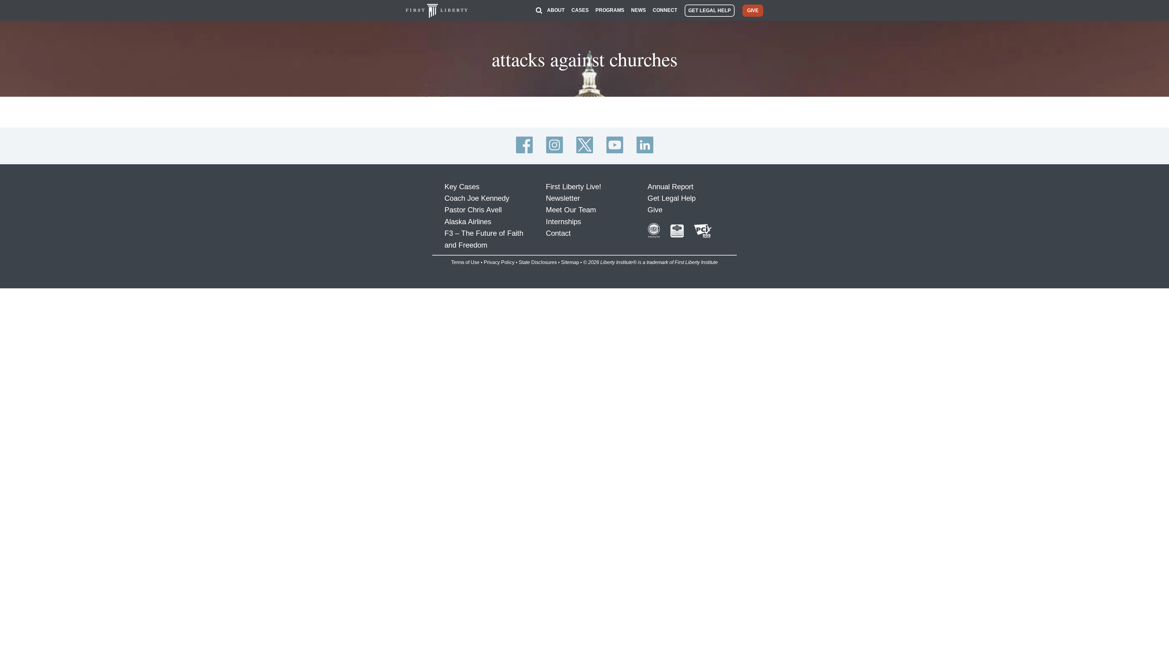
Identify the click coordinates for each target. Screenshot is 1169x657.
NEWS (638, 10)
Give (655, 210)
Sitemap (570, 262)
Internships (563, 221)
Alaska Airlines (467, 221)
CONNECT (665, 10)
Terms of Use (465, 262)
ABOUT (556, 10)
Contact (558, 233)
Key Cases (461, 186)
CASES (580, 10)
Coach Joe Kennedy (476, 198)
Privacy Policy (499, 262)
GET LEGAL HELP (709, 10)
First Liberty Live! (573, 186)
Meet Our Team (571, 210)
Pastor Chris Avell (473, 210)
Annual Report (670, 186)
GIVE (753, 10)
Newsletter (563, 198)
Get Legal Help (672, 198)
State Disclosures (538, 262)
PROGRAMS (609, 10)
